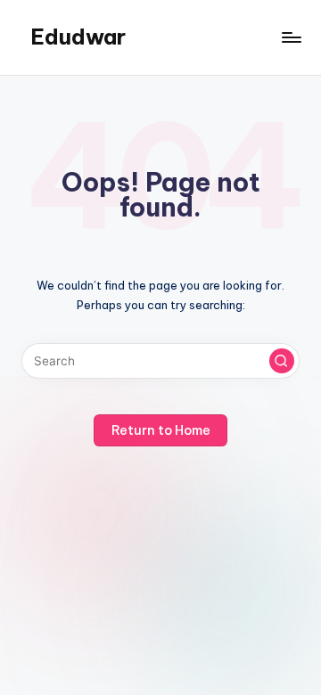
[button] (281, 360)
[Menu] (291, 37)
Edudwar (78, 36)
